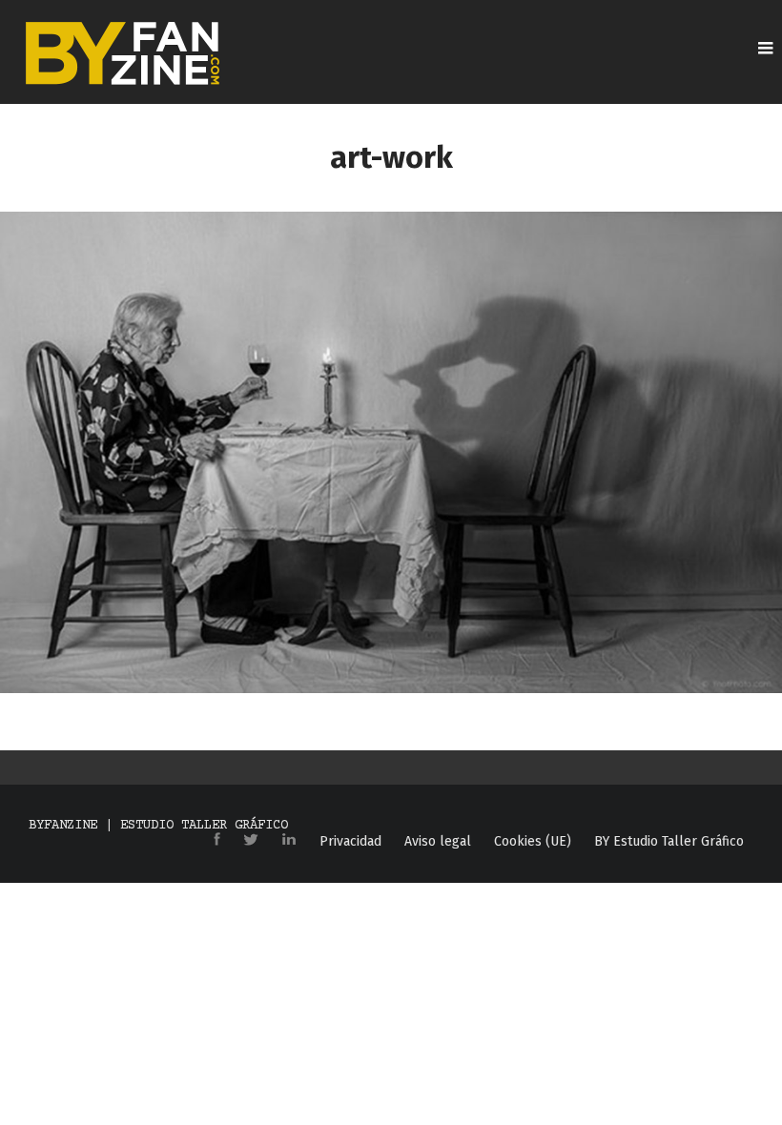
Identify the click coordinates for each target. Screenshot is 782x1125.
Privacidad (350, 842)
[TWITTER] (250, 841)
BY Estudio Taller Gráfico (669, 842)
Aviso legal (437, 842)
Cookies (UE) (532, 842)
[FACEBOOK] (217, 840)
